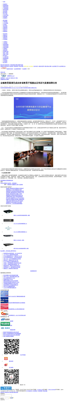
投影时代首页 (10, 68)
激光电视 (5, 25)
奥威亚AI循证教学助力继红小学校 (14, 193)
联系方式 (13, 78)
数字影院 (5, 12)
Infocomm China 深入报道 (17, 87)
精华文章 (14, 333)
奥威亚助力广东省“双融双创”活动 (14, 189)
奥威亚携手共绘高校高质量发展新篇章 (15, 191)
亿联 (11, 325)
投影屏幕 (5, 16)
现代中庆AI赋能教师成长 (9, 286)
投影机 (4, 332)
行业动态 (11, 66)
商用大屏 (12, 332)
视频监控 (5, 38)
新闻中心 (5, 333)
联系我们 (14, 64)
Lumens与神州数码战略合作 (9, 287)
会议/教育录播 (17, 68)
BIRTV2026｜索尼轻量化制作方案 (11, 276)
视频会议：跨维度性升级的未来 (10, 268)
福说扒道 (9, 334)
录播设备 (5, 36)
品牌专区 (3, 78)
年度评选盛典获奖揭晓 (6, 87)
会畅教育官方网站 (5, 79)
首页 (4, 1)
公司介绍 (8, 78)
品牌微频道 (18, 333)
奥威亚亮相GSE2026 (8, 279)
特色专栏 (5, 334)
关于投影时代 (29, 390)
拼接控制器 (5, 47)
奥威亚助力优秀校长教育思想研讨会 (14, 195)
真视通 (11, 321)
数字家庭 (5, 20)
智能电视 (5, 27)
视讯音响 (5, 33)
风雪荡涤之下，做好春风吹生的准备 (11, 267)
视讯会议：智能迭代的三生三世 (10, 260)
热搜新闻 (9, 333)
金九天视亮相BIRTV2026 (9, 278)
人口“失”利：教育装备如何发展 (10, 254)
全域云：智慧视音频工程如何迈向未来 (12, 263)
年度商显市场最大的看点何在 (30, 87)
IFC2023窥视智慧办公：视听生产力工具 (12, 256)
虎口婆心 (14, 334)
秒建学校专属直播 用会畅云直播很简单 (15, 199)
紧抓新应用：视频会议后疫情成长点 (11, 265)
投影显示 (5, 4)
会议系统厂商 (55, 66)
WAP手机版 (23, 354)
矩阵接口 (5, 59)
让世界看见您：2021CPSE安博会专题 (17, 315)
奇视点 (8, 336)
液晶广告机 (5, 54)
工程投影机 (5, 8)
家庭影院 (5, 31)
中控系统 (5, 61)
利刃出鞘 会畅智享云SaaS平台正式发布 (15, 198)
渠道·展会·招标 (48, 66)
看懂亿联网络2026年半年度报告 (10, 280)
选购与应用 (41, 66)
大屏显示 (5, 41)
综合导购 (21, 66)
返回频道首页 (33, 270)
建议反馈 (11, 361)
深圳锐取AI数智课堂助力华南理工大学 (15, 192)
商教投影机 (5, 6)
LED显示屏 (5, 57)
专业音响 (5, 39)
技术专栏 (36, 66)
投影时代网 (3, 72)
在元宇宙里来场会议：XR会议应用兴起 (12, 257)
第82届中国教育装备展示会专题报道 (16, 302)
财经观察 (18, 334)
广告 (10, 64)
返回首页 (3, 392)
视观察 (12, 336)
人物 (6, 336)
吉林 (17, 184)
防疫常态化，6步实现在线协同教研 (14, 203)
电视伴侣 (5, 28)
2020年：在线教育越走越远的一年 (11, 264)
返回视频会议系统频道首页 (7, 180)
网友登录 (3, 64)
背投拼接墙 (5, 45)
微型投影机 (5, 9)
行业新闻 (24, 68)
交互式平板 (5, 15)
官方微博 (11, 367)
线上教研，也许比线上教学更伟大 (8, 250)
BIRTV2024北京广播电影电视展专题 (16, 296)
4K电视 (5, 24)
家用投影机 (5, 5)
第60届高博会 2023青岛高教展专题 (16, 309)
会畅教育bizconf (10, 75)
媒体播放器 (5, 58)
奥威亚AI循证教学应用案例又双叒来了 (15, 188)
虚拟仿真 (5, 50)
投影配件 (5, 17)
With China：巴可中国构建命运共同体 (12, 258)
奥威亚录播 (12, 329)
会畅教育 (14, 184)
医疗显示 (5, 62)
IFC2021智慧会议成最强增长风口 (11, 261)
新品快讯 (16, 66)
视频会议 (5, 35)
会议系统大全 (62, 66)
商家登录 (7, 64)
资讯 (17, 78)
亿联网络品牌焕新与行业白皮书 (10, 283)
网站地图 (18, 64)
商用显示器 (5, 51)
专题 (4, 336)
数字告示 (5, 55)
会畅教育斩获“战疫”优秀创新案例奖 (14, 196)
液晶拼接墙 (5, 44)
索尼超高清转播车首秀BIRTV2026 (11, 282)
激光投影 (5, 11)
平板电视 (5, 21)
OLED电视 (5, 23)
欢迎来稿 (40, 390)
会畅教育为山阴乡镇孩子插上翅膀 (14, 202)
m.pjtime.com (40, 389)
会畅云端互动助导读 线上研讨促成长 (14, 200)
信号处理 (17, 332)
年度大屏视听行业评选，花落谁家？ (9, 183)
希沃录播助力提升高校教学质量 (10, 275)
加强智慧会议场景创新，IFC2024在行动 (12, 253)
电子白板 (5, 13)
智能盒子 (5, 30)
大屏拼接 (5, 43)
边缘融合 (5, 48)
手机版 (21, 64)
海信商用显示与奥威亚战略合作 (10, 284)
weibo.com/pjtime (52, 389)
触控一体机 (5, 52)
